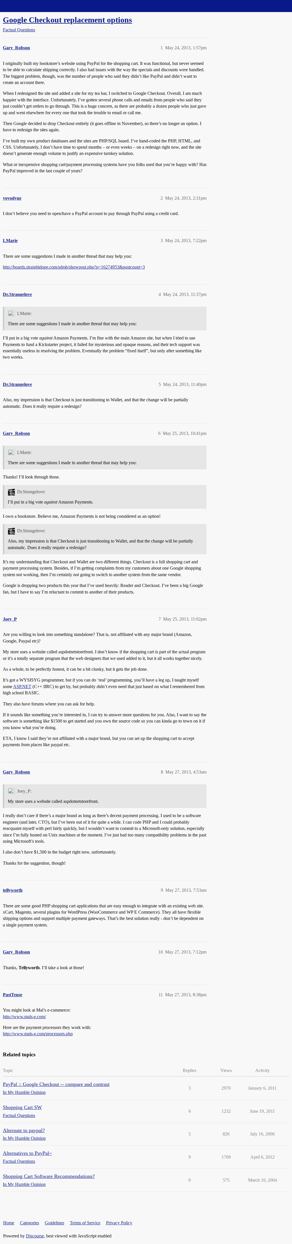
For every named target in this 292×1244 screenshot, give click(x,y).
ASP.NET (22, 686)
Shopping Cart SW (22, 1107)
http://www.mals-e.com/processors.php (38, 1033)
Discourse (35, 1235)
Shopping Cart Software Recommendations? (49, 1176)
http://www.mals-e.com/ (24, 1016)
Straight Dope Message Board (30, 5)
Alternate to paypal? (24, 1130)
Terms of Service (85, 1222)
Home (8, 1222)
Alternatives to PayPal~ (27, 1153)
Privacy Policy (119, 1222)
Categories (29, 1222)
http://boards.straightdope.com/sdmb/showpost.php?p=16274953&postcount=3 (74, 267)
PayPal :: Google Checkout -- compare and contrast (56, 1084)
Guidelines (54, 1222)
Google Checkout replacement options (67, 19)
